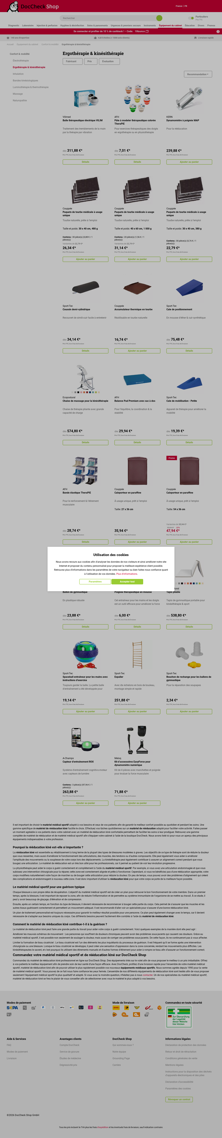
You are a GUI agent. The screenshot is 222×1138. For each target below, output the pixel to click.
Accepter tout (127, 581)
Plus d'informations (126, 573)
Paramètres (95, 581)
